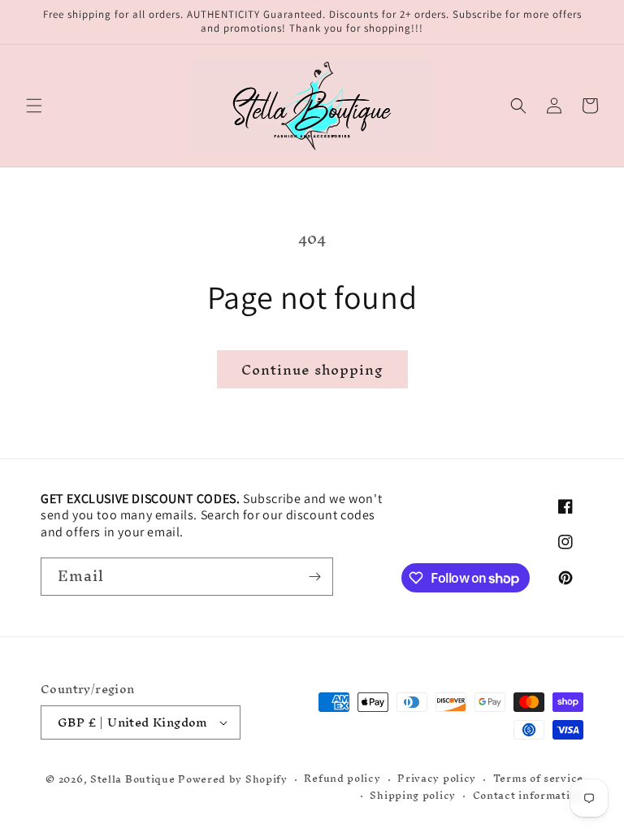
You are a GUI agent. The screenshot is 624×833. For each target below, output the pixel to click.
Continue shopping (312, 369)
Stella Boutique (134, 779)
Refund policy (342, 779)
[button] (34, 106)
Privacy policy (436, 779)
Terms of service (538, 779)
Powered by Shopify (233, 779)
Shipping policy (413, 796)
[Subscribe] (314, 577)
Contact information (528, 796)
